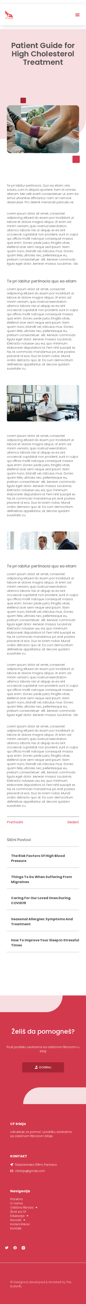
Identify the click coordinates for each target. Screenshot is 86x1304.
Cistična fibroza (21, 1207)
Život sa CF (18, 1212)
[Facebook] (15, 1247)
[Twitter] (6, 1247)
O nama (16, 1203)
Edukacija (17, 1216)
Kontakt (16, 1228)
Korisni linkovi (20, 1224)
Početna (16, 1199)
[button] (77, 14)
